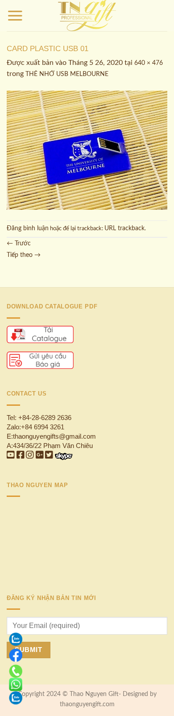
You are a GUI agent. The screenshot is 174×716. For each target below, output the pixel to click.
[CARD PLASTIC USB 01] (87, 150)
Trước (19, 243)
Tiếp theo (24, 255)
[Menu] (15, 15)
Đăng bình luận (28, 228)
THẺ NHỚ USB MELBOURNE (66, 74)
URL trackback (124, 228)
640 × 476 (148, 63)
